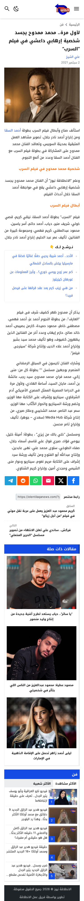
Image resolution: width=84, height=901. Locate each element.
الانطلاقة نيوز (62, 889)
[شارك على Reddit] (23, 480)
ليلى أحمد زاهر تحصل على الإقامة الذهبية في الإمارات (41, 755)
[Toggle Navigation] (77, 9)
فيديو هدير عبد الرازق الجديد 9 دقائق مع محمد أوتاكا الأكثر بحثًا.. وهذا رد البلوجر (28, 814)
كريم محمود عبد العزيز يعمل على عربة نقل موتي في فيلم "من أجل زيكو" (41, 511)
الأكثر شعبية (42, 783)
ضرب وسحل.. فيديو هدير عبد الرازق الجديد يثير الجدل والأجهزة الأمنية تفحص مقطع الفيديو (28, 872)
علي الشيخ (73, 57)
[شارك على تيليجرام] (10, 480)
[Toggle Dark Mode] (16, 9)
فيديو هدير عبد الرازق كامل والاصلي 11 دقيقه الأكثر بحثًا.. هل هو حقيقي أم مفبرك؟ (28, 832)
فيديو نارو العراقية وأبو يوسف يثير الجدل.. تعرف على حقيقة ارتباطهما (28, 795)
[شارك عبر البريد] (48, 480)
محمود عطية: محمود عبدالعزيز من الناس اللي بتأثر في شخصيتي (41, 687)
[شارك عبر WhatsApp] (35, 480)
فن (62, 24)
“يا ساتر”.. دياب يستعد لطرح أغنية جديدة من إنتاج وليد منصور (41, 616)
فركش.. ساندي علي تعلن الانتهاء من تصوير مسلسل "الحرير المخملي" (40, 530)
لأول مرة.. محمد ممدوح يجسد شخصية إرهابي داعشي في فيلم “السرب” (44, 40)
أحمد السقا (12, 130)
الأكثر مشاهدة (65, 783)
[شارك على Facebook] (73, 480)
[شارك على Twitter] (61, 480)
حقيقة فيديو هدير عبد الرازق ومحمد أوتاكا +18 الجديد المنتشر (26, 849)
